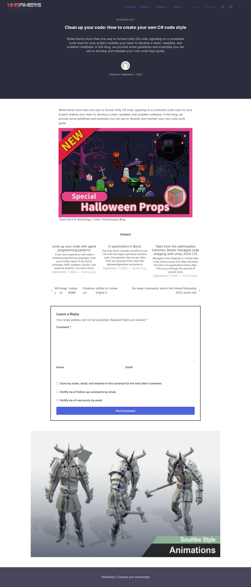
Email (129, 367)
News (143, 7)
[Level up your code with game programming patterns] (75, 259)
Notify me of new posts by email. (81, 400)
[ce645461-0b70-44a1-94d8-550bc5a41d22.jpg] (125, 172)
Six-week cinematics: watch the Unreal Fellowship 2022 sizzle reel (164, 290)
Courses (130, 7)
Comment (63, 327)
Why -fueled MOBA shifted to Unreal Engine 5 (86, 290)
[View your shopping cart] (230, 7)
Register (211, 6)
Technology (125, 19)
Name (60, 367)
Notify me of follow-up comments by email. (88, 392)
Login (195, 6)
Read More (66, 219)
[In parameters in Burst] (126, 257)
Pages (160, 7)
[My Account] (222, 7)
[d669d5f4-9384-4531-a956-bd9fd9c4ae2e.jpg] (125, 494)
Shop (176, 7)
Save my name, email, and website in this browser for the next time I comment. (111, 383)
